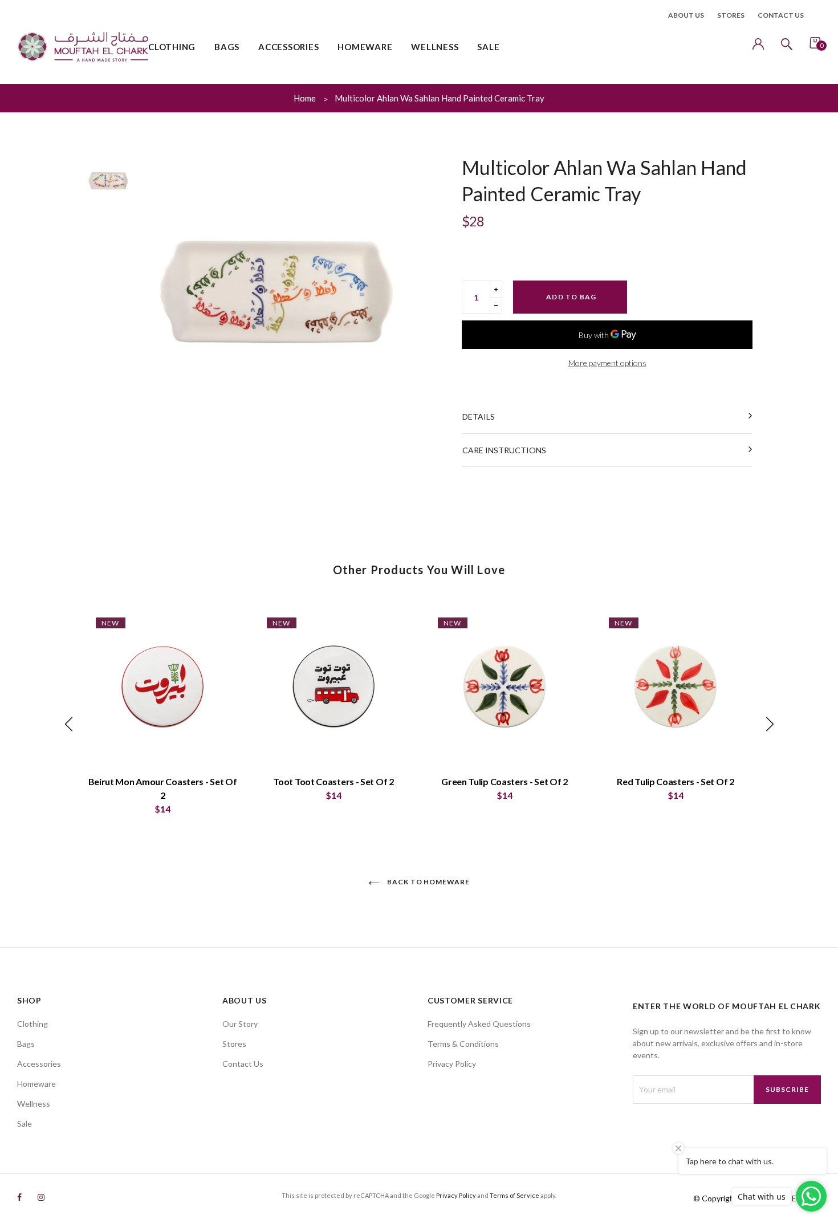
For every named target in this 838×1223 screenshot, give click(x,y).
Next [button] (769, 724)
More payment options (607, 363)
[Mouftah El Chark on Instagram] (41, 1197)
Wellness (33, 1103)
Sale (24, 1123)
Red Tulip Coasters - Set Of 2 (675, 781)
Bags (26, 1044)
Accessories (39, 1063)
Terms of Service (514, 1195)
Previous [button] (68, 724)
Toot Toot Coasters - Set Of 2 (333, 781)
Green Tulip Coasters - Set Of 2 (504, 781)
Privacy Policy (452, 1063)
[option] (276, 292)
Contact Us (242, 1063)
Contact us (781, 15)
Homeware (36, 1083)
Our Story (240, 1024)
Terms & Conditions (463, 1044)
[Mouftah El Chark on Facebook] (19, 1197)
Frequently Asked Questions (479, 1024)
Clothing (32, 1024)
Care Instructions (504, 450)
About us (686, 15)
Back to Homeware (427, 881)
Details (478, 416)
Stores (731, 15)
